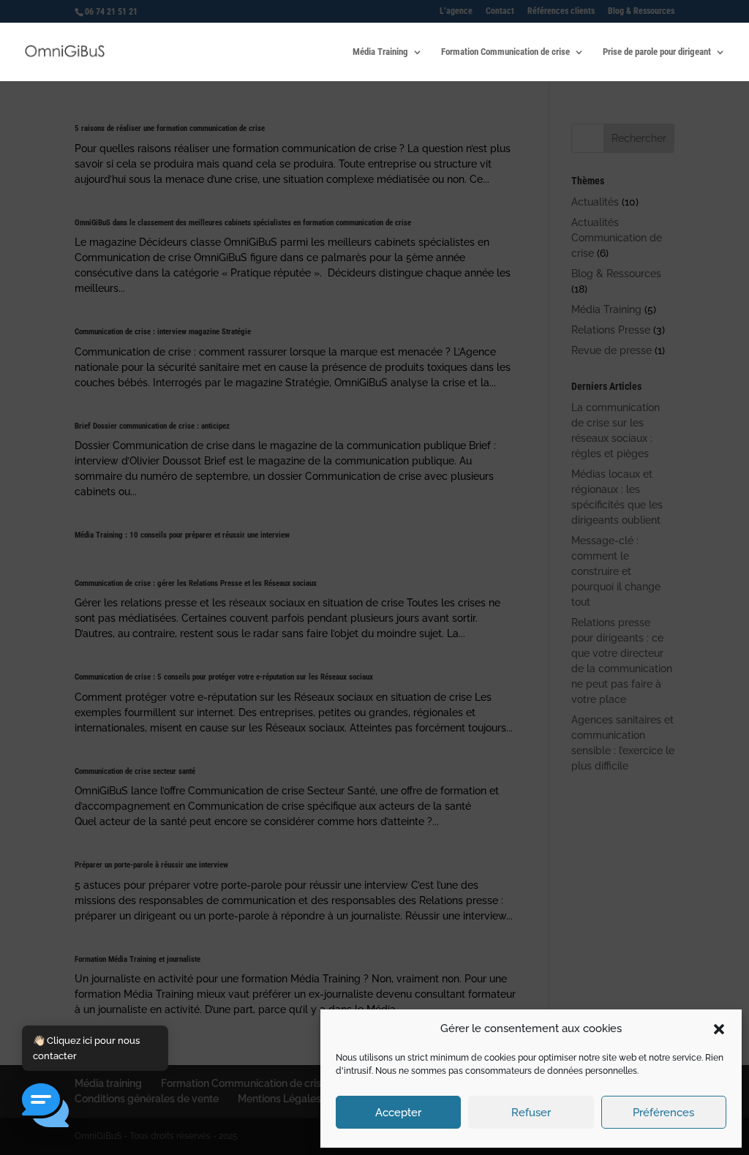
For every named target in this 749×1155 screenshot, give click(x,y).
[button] (719, 1029)
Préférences (663, 1112)
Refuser (531, 1112)
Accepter (398, 1112)
